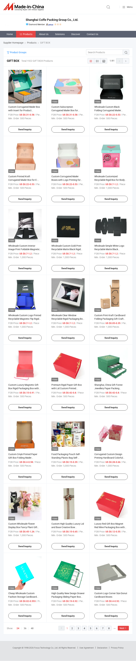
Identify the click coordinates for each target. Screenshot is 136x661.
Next (122, 628)
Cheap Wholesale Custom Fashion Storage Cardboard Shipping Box (22, 597)
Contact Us (92, 34)
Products (27, 34)
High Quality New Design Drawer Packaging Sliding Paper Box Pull (68, 597)
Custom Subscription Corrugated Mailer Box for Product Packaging (64, 110)
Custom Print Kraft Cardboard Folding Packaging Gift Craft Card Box (109, 319)
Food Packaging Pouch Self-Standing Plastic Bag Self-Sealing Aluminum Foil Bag (65, 458)
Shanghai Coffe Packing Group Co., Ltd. (52, 20)
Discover (75, 34)
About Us (43, 34)
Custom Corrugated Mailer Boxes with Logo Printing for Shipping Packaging (66, 180)
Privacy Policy (117, 647)
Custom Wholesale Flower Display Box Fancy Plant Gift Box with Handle (22, 527)
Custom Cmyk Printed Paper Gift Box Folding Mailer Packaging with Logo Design (22, 458)
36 (25, 628)
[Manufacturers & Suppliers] (24, 7)
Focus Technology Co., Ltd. (46, 647)
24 (18, 628)
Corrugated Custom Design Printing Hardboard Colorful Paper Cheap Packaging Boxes (110, 458)
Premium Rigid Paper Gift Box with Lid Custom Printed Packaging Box (66, 388)
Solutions (60, 34)
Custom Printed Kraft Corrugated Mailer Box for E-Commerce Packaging (22, 180)
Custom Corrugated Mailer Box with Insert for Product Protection (24, 110)
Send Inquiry (25, 129)
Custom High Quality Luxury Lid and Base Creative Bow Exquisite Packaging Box (67, 527)
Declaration (102, 647)
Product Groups (17, 52)
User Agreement (86, 647)
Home (10, 34)
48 (32, 628)
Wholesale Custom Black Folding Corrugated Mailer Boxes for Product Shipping (108, 110)
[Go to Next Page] (126, 60)
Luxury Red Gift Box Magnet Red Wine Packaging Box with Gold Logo (109, 527)
